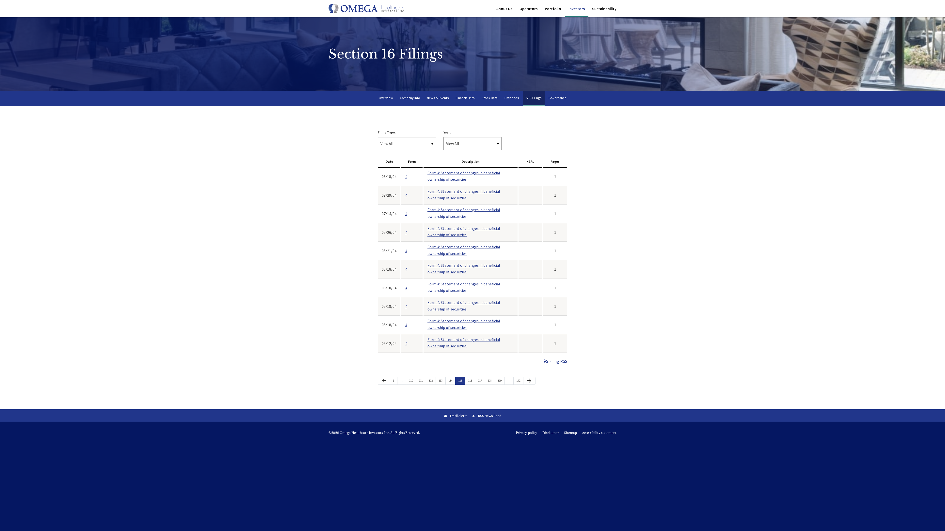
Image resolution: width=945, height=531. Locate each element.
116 (470, 380)
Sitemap (570, 432)
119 (500, 380)
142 (519, 380)
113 (441, 380)
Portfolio (553, 8)
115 (461, 380)
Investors (576, 8)
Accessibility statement (599, 432)
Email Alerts (458, 415)
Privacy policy (526, 432)
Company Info (410, 98)
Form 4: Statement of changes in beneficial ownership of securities (463, 176)
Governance (558, 98)
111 (421, 380)
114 (451, 380)
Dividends (511, 98)
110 (411, 380)
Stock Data (490, 98)
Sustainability (604, 8)
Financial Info (465, 98)
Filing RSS (555, 361)
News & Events (438, 98)
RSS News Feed (489, 415)
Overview (386, 98)
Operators (528, 8)
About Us (504, 8)
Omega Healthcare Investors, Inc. (365, 433)
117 (480, 380)
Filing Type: (387, 132)
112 (431, 380)
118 (490, 380)
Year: (447, 132)
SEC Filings (534, 98)
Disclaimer (550, 432)
